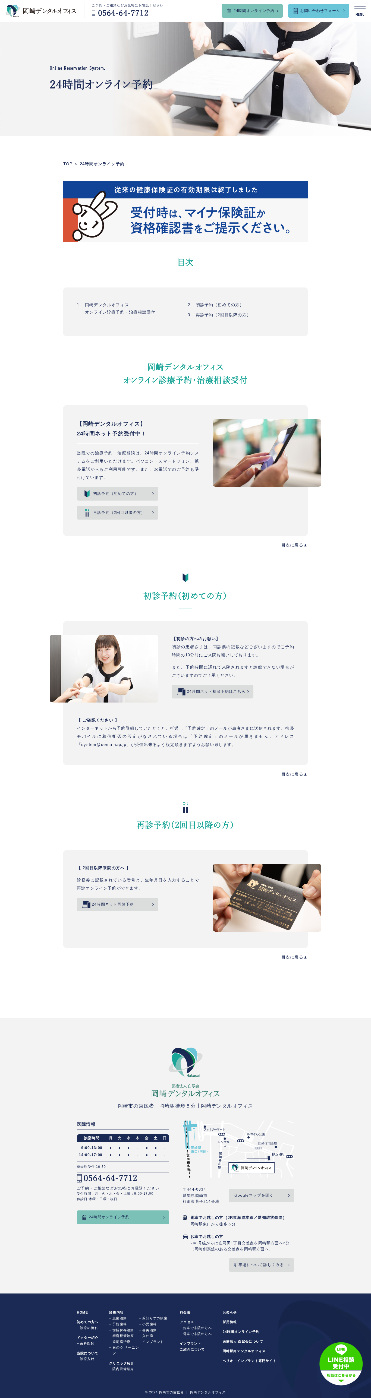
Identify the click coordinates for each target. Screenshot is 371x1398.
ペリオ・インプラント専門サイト (249, 1361)
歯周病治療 (121, 1342)
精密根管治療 (123, 1336)
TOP (68, 164)
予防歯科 (119, 1324)
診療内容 (116, 1312)
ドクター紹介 (87, 1338)
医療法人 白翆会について (243, 1341)
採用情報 (230, 1322)
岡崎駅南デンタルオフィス (244, 1351)
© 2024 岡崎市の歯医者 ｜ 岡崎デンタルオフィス (185, 1392)
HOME (82, 1312)
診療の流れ (89, 1328)
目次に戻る (292, 545)
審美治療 (149, 1330)
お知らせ (230, 1312)
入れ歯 (147, 1336)
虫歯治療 (119, 1318)
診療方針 (87, 1359)
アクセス (187, 1322)
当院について (87, 1353)
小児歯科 (149, 1324)
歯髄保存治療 (123, 1330)
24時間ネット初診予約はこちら (216, 691)
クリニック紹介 (121, 1363)
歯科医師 (87, 1343)
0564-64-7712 (110, 1178)
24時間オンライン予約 (102, 164)
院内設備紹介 (123, 1369)
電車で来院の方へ (197, 1334)
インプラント (153, 1342)
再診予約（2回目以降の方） (223, 314)
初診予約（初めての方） (220, 304)
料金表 (185, 1312)
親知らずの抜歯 (154, 1318)
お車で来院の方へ (197, 1328)
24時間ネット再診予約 (113, 904)
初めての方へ (87, 1322)
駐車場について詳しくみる (259, 1265)
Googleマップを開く (253, 1195)
